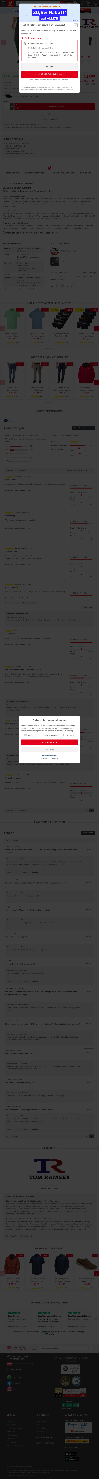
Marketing (70, 735)
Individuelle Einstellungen (49, 755)
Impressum (44, 759)
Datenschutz (54, 759)
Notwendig (31, 735)
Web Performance (51, 735)
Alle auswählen (49, 742)
